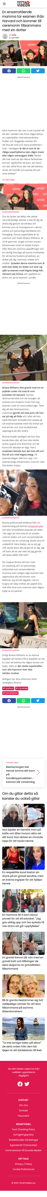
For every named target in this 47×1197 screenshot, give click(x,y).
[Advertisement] (23, 102)
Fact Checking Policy (23, 1129)
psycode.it (23, 1115)
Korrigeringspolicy (24, 1134)
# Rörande (21, 688)
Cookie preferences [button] (23, 1169)
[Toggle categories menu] (4, 3)
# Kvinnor (8, 688)
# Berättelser (10, 692)
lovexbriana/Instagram (10, 211)
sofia (14, 35)
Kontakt (23, 1110)
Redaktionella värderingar (23, 1139)
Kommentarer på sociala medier (23, 1150)
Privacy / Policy (23, 1164)
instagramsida (35, 526)
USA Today (10, 179)
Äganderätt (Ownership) (23, 1145)
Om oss (23, 1105)
